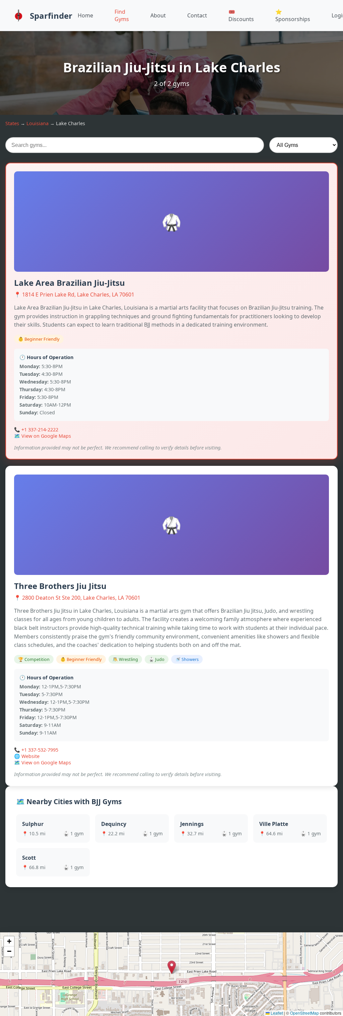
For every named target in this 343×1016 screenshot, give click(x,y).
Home (85, 15)
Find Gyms (122, 15)
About (158, 15)
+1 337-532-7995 (39, 750)
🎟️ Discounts (241, 15)
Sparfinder (51, 15)
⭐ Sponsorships (292, 15)
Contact (197, 15)
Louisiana (37, 123)
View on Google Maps (46, 436)
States (12, 123)
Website (30, 756)
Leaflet (276, 1013)
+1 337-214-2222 (39, 429)
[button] (171, 967)
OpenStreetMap (304, 1013)
